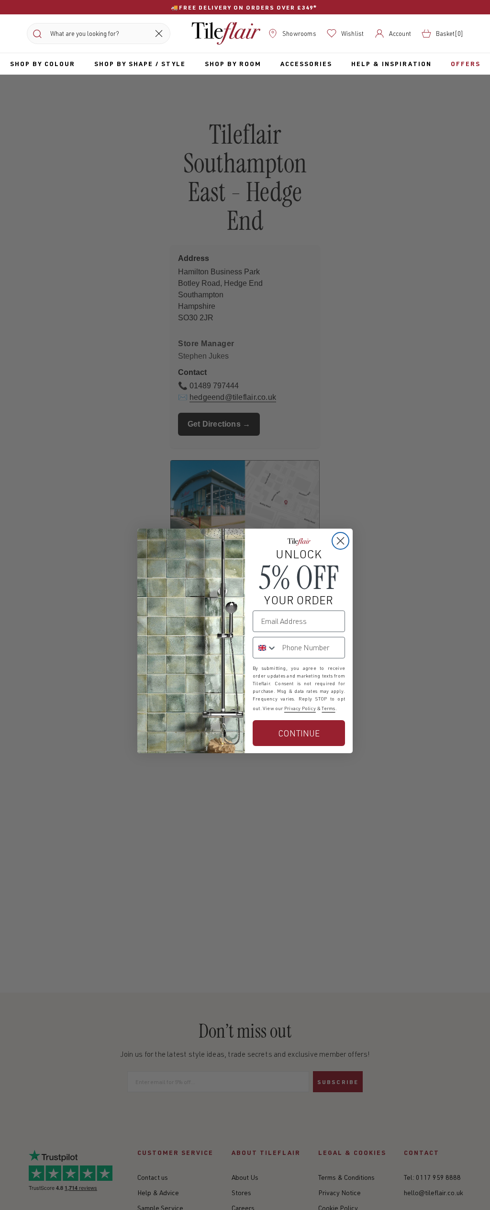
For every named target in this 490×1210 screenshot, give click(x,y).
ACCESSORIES (306, 63)
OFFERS (465, 63)
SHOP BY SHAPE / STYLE (140, 63)
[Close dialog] (340, 540)
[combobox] (265, 647)
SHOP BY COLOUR (42, 63)
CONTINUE (299, 733)
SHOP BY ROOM (233, 63)
